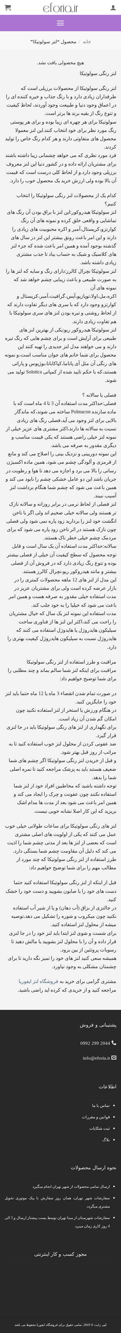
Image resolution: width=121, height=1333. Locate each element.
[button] (60, 23)
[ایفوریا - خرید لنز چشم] (60, 7)
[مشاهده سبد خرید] (8, 7)
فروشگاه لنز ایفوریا (38, 981)
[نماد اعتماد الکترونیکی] (59, 1282)
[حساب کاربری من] (113, 7)
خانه (87, 41)
